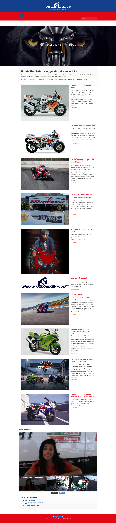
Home (21, 15)
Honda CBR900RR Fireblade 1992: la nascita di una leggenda (82, 395)
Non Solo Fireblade (47, 15)
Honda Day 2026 (77, 294)
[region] (58, 46)
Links (79, 15)
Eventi (55, 15)
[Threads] (59, 516)
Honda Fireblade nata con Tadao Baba (82, 230)
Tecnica (38, 15)
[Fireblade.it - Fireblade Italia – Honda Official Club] (58, 5)
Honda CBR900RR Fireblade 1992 (83, 125)
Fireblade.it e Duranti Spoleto (81, 194)
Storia (26, 15)
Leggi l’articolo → (75, 108)
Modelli (32, 15)
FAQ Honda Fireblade (64, 15)
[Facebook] (53, 516)
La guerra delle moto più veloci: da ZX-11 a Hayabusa (82, 360)
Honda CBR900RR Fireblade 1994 (81, 86)
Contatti (74, 15)
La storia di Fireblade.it (79, 278)
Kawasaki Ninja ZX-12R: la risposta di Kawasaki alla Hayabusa (80, 331)
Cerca (96, 18)
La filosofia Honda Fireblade (32, 505)
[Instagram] (56, 516)
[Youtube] (62, 516)
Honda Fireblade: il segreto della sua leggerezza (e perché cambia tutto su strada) (83, 160)
